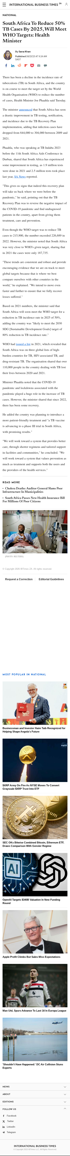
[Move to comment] (45, 65)
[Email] (39, 65)
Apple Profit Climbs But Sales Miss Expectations (31, 956)
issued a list (23, 344)
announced (25, 109)
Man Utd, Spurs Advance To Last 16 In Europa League (34, 1010)
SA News (20, 176)
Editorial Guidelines (51, 579)
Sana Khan (25, 51)
